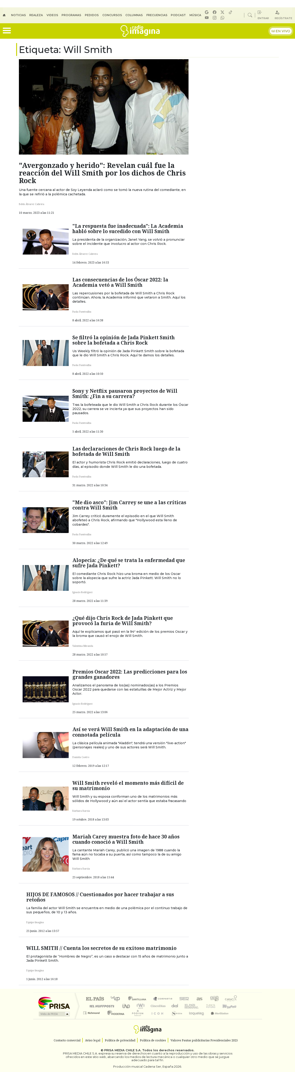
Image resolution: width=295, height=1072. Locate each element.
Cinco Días (157, 1006)
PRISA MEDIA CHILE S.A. (122, 1050)
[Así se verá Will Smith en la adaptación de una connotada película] (46, 744)
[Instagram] (215, 18)
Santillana (138, 999)
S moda (175, 1019)
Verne (201, 1006)
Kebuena (231, 1006)
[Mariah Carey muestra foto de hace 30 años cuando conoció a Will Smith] (46, 853)
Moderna (115, 1019)
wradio (140, 1006)
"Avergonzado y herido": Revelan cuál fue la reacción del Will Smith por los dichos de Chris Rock (102, 173)
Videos (52, 15)
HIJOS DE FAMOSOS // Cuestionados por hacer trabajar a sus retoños (100, 897)
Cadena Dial (215, 1006)
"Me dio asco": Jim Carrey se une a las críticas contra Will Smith (129, 505)
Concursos (112, 15)
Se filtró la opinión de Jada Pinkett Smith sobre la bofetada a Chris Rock (123, 340)
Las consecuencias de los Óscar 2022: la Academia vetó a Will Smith (120, 282)
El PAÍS (95, 999)
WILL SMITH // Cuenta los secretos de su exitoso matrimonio (101, 948)
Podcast (178, 15)
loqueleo (195, 1019)
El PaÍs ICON (156, 1019)
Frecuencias (156, 15)
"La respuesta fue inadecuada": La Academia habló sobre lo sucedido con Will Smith (127, 228)
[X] (223, 12)
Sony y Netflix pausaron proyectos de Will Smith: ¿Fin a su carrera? (124, 393)
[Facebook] (215, 12)
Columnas (134, 15)
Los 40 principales (117, 999)
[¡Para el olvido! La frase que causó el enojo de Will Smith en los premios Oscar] (46, 633)
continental (175, 1006)
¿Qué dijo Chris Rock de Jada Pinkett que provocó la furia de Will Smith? (122, 621)
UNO (127, 1006)
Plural (136, 1019)
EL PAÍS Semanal (187, 1006)
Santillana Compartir (162, 999)
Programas (71, 15)
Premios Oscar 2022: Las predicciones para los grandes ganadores (129, 674)
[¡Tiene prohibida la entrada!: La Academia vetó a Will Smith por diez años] (46, 296)
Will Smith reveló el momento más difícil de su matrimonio (128, 785)
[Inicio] (7, 15)
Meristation (217, 1019)
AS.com (198, 999)
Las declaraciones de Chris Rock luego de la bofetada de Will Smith (126, 451)
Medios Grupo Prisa (53, 1014)
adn (213, 999)
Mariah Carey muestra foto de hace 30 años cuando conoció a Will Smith (126, 839)
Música (195, 15)
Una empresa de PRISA (54, 1002)
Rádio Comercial (237, 1019)
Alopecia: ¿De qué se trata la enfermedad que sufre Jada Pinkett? (128, 563)
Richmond (92, 1019)
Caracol (231, 999)
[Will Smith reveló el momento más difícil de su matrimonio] (46, 798)
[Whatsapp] (223, 18)
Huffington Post (101, 1006)
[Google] (207, 12)
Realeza (36, 15)
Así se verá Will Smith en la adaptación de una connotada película (130, 732)
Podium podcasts (92, 1012)
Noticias (18, 15)
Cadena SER (184, 999)
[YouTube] (207, 18)
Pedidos (92, 15)
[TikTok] (231, 12)
